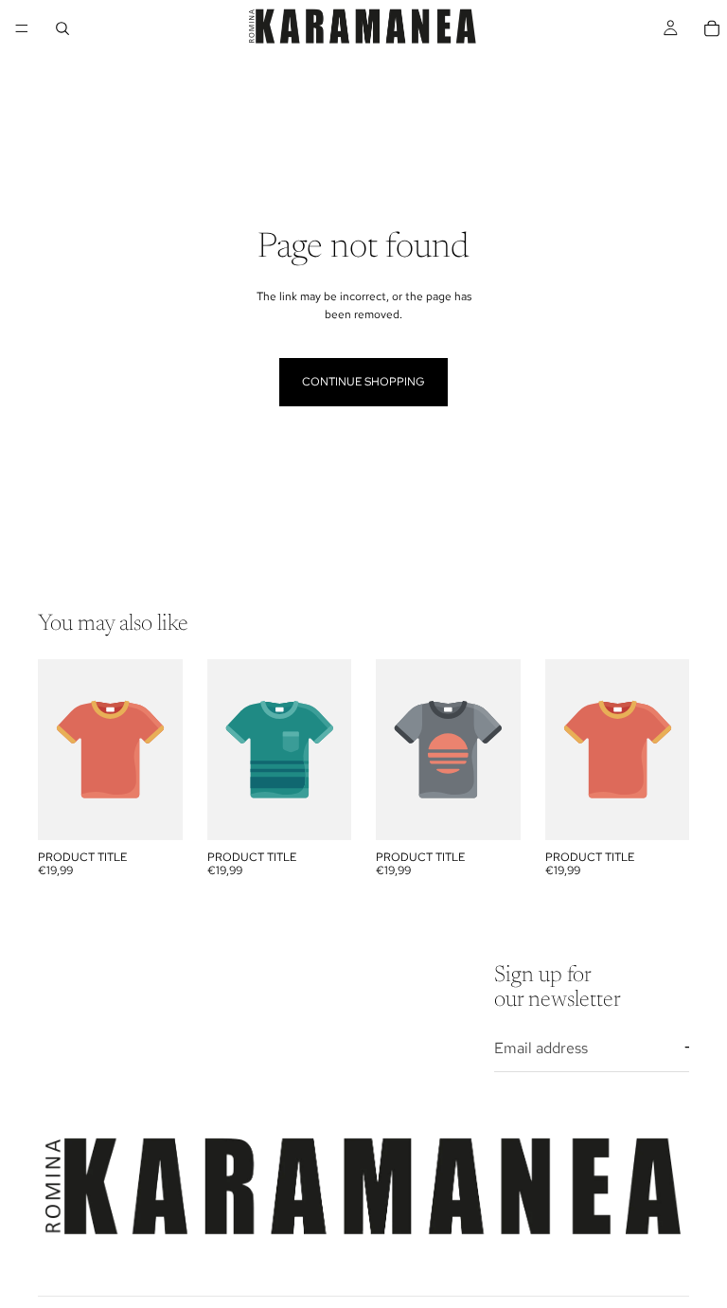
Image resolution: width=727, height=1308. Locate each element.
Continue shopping (363, 381)
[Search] (62, 28)
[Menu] (22, 28)
